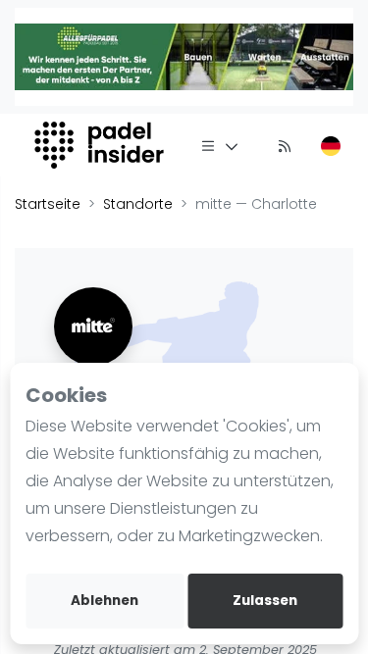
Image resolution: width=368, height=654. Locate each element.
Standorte (138, 204)
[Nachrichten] (284, 145)
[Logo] (101, 145)
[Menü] (219, 145)
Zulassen (265, 600)
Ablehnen (104, 600)
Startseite (47, 204)
